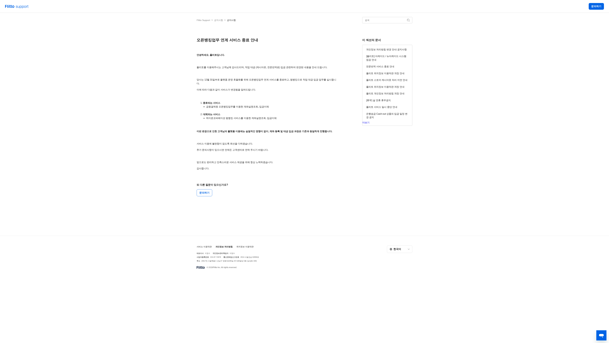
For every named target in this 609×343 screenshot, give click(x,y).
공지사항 (218, 20)
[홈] (17, 6)
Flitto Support (203, 20)
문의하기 (596, 6)
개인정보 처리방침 (224, 246)
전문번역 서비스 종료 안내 (380, 66)
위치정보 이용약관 (245, 246)
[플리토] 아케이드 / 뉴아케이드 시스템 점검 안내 (386, 58)
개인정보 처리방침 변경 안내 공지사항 (386, 49)
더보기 (366, 122)
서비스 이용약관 (204, 246)
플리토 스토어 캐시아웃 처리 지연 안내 (386, 80)
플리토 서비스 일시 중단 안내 (381, 107)
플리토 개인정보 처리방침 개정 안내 (385, 93)
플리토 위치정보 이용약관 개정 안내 (385, 73)
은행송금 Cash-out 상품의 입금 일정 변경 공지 (386, 115)
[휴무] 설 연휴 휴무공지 (378, 100)
